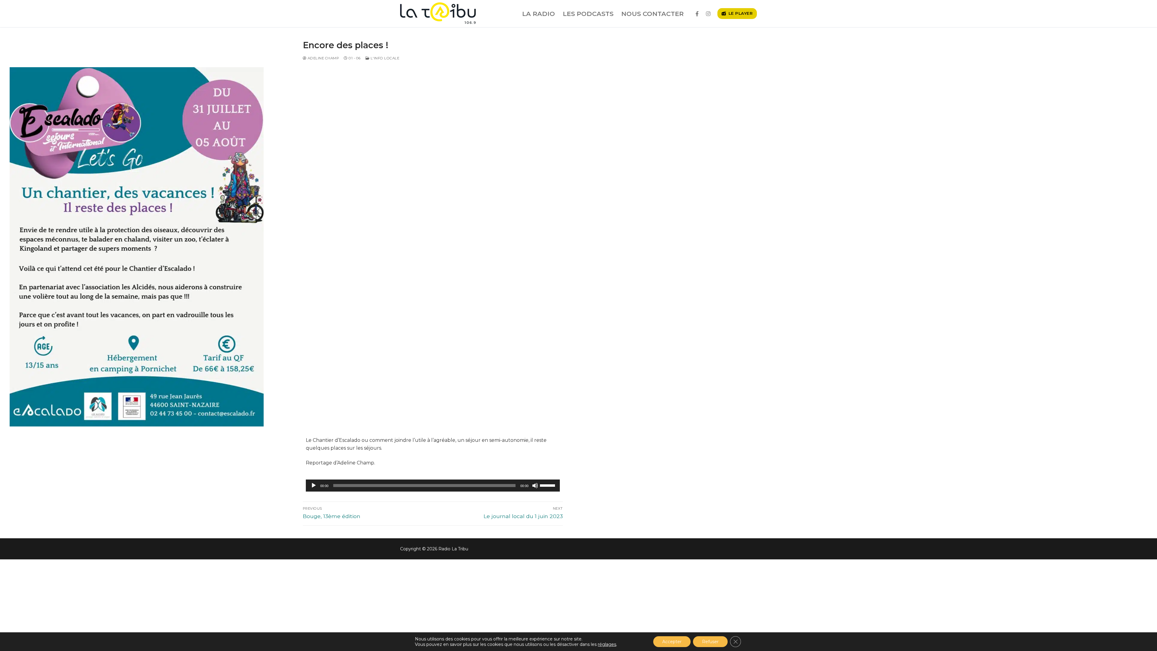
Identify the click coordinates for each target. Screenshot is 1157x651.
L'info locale (384, 58)
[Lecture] (314, 486)
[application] (433, 486)
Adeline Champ (322, 58)
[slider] (548, 485)
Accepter (672, 641)
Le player (740, 13)
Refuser (710, 641)
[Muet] (535, 486)
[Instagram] (708, 13)
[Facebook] (697, 13)
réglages (607, 644)
